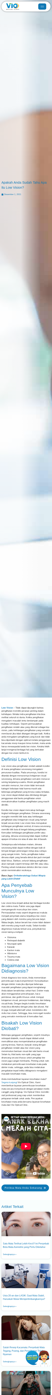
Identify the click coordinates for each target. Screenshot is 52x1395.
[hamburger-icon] (42, 6)
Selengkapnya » (9, 1254)
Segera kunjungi (9, 1082)
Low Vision (7, 707)
